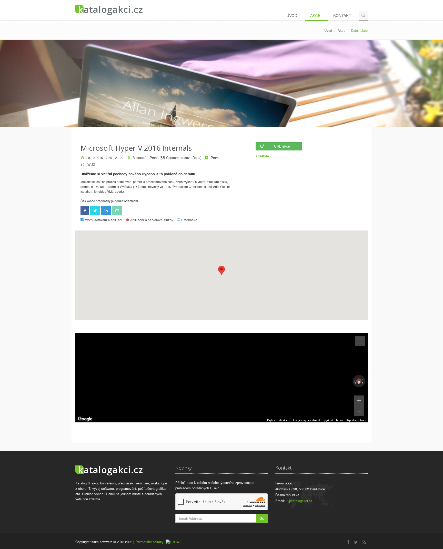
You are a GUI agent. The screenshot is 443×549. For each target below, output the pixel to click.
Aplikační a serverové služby (151, 219)
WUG (90, 164)
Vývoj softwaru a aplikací (103, 219)
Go (261, 518)
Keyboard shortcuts (278, 420)
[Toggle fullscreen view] (360, 341)
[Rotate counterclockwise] (354, 381)
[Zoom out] (359, 411)
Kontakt (342, 15)
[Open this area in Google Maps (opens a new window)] (85, 419)
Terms (339, 420)
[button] (221, 270)
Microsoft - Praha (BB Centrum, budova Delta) (167, 157)
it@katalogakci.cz (299, 500)
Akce (315, 15)
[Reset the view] (358, 381)
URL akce (282, 146)
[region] (221, 377)
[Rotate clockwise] (363, 381)
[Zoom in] (359, 400)
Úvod (291, 15)
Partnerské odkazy (150, 541)
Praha (215, 157)
